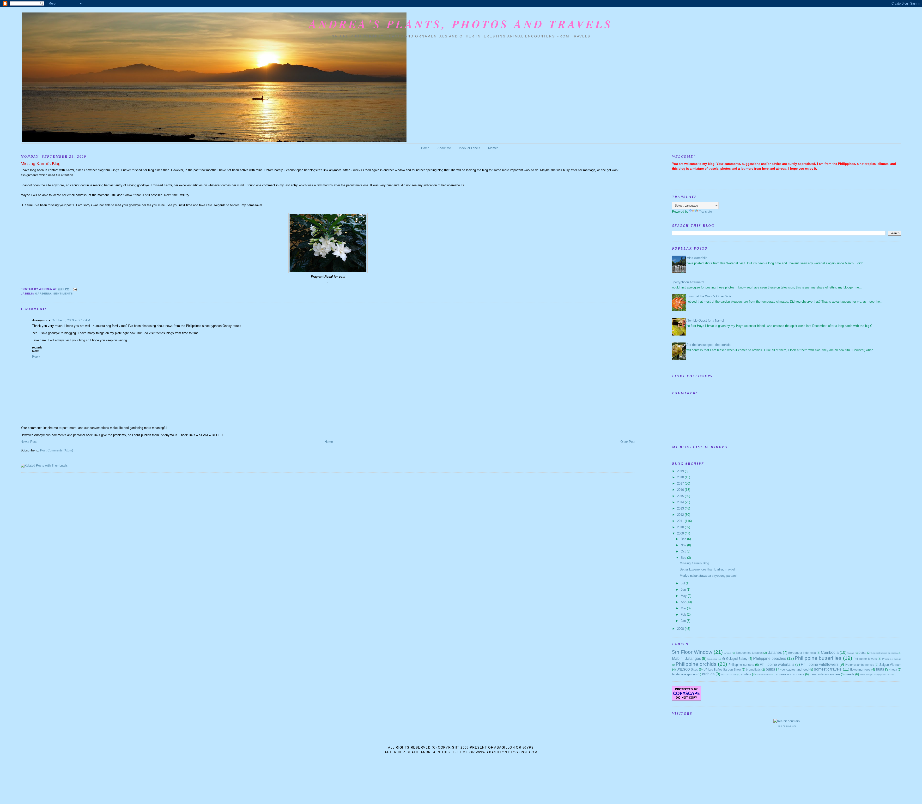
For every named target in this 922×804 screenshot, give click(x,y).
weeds (849, 674)
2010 (681, 527)
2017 (681, 483)
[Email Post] (74, 289)
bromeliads (753, 669)
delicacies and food (795, 669)
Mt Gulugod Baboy (734, 658)
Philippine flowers (865, 658)
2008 (681, 628)
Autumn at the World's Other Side (708, 296)
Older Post (627, 442)
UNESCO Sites (687, 669)
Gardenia (43, 293)
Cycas (850, 653)
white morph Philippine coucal (876, 674)
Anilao (727, 653)
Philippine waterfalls (777, 664)
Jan (684, 621)
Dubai (862, 652)
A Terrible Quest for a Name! (704, 320)
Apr (683, 602)
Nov (684, 545)
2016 (681, 490)
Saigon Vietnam (890, 664)
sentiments (63, 293)
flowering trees (860, 669)
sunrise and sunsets (790, 674)
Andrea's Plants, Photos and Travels (461, 24)
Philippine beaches (769, 658)
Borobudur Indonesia (802, 652)
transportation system (825, 674)
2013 (681, 508)
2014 (681, 502)
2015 (681, 496)
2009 (681, 533)
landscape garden (684, 674)
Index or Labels (469, 148)
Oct (684, 551)
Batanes (775, 652)
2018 (681, 477)
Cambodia (830, 652)
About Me (444, 148)
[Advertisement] (461, 768)
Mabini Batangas (686, 658)
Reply (36, 356)
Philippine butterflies (818, 658)
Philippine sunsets (741, 664)
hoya (894, 669)
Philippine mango (891, 659)
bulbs (770, 669)
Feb (684, 614)
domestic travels (828, 669)
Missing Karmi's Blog (41, 163)
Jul (683, 583)
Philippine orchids (696, 664)
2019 (681, 471)
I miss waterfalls (696, 258)
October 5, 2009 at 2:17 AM (71, 320)
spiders (746, 674)
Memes (493, 148)
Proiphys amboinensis (859, 664)
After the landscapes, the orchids (708, 345)
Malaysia (712, 659)
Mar (684, 608)
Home (425, 148)
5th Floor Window (692, 652)
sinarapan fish (729, 674)
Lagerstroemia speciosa (884, 653)
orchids (708, 674)
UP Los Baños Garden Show (722, 669)
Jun (684, 589)
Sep (684, 557)
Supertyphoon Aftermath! (687, 282)
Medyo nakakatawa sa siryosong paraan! (708, 575)
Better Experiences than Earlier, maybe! (707, 569)
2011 (681, 521)
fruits (880, 669)
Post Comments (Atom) (56, 450)
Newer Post (29, 442)
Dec (684, 539)
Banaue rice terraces (749, 652)
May (684, 596)
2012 (681, 514)
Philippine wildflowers (819, 664)
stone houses (764, 674)
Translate (705, 211)
